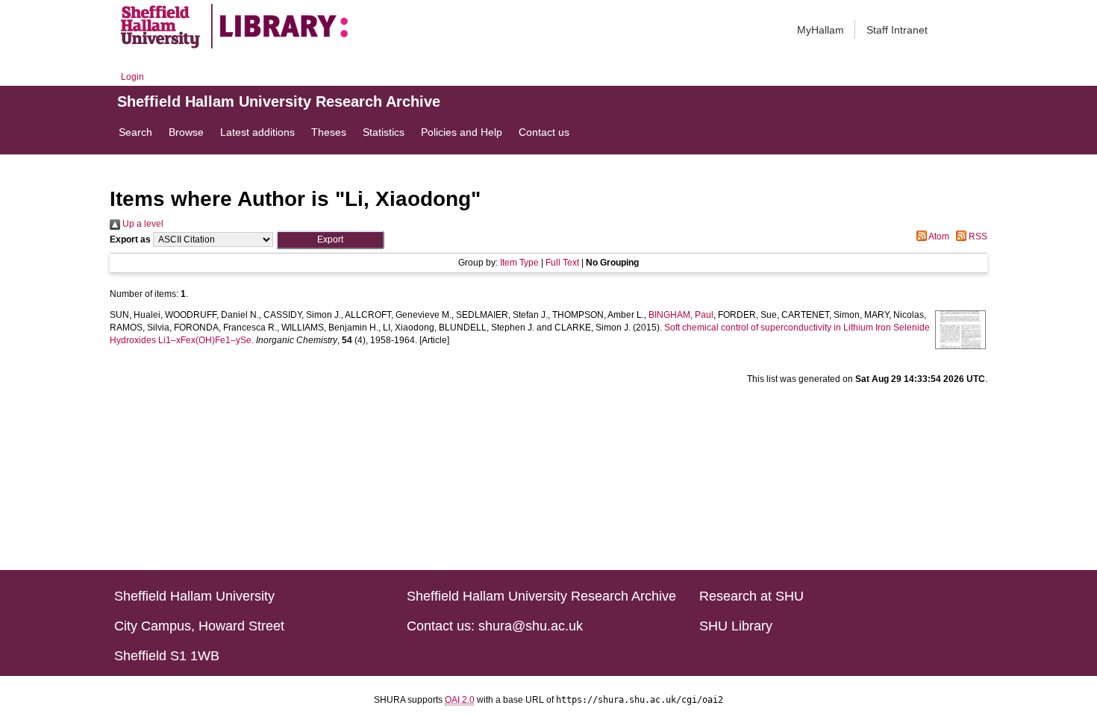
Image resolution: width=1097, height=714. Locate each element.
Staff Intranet (897, 30)
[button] (330, 240)
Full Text (562, 262)
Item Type (519, 262)
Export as (130, 239)
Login (132, 77)
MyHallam (820, 30)
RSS (976, 236)
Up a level (141, 224)
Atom (938, 236)
